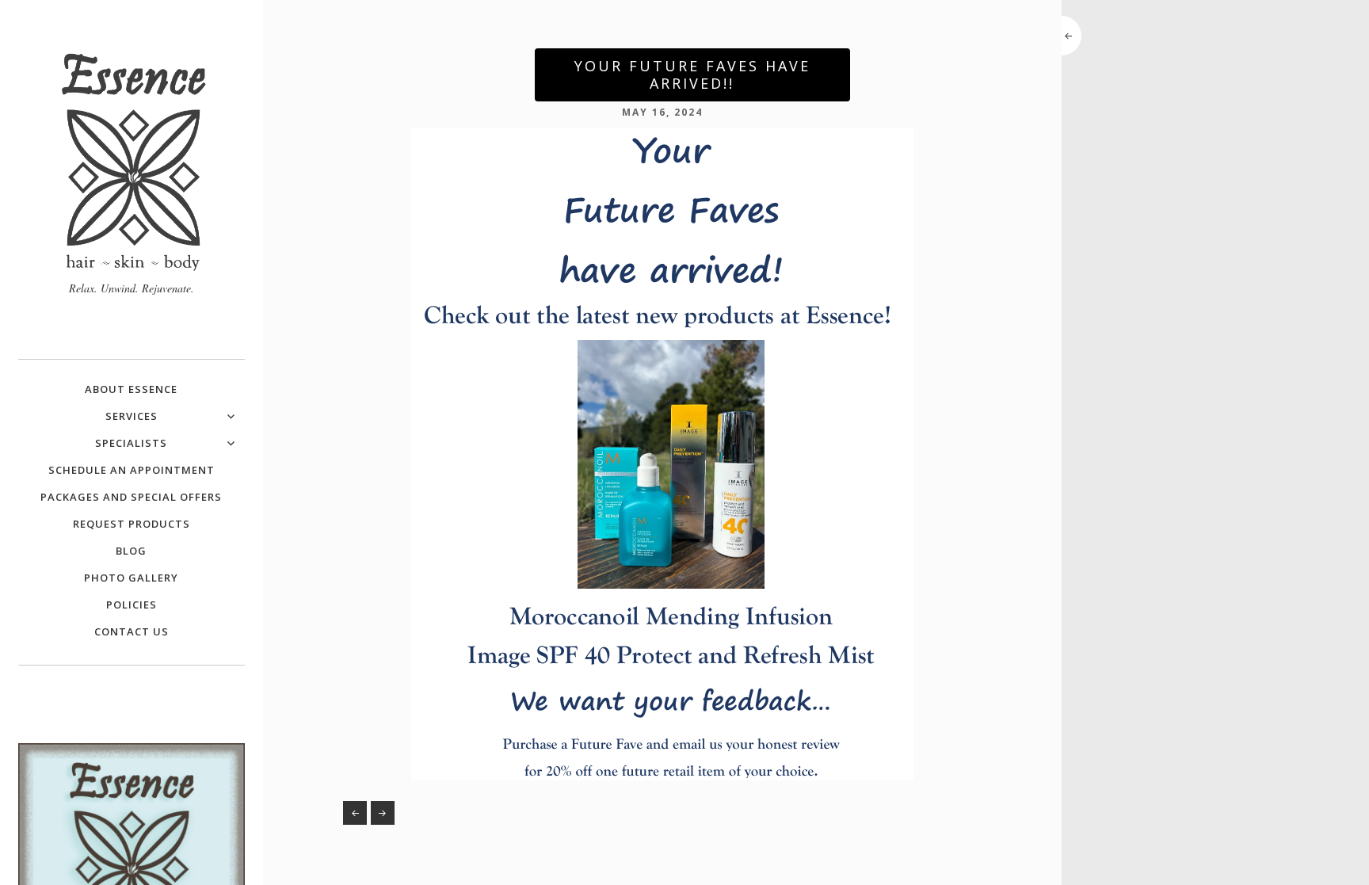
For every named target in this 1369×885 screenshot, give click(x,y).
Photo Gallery (131, 577)
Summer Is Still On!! (383, 813)
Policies (131, 604)
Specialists (131, 443)
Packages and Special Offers (131, 497)
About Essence (131, 389)
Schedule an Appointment (131, 470)
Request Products (131, 524)
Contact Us (131, 631)
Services (131, 416)
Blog (131, 551)
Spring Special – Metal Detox (355, 813)
